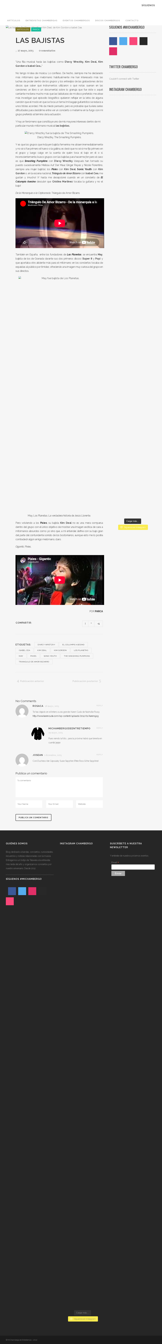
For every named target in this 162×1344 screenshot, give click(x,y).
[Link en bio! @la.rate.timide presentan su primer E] (149, 158)
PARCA (99, 611)
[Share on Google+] (43, 623)
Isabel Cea (24, 650)
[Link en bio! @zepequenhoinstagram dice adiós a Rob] (132, 257)
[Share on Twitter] (39, 623)
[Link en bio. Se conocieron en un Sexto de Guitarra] (116, 156)
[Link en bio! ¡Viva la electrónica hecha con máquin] (132, 442)
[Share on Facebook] (35, 623)
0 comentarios (47, 51)
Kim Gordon (60, 650)
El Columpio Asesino (73, 645)
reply (100, 705)
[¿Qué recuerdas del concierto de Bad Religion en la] (116, 244)
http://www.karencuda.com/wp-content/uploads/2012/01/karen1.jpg (65, 716)
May (21, 656)
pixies (33, 656)
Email (115, 862)
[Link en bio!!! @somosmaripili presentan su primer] (116, 431)
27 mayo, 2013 (25, 51)
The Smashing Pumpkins (77, 656)
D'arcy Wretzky (46, 645)
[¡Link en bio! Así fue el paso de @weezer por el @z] (149, 401)
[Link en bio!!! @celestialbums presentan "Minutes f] (132, 161)
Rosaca (38, 706)
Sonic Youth (50, 656)
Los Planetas (81, 650)
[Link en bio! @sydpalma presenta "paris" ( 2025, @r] (149, 294)
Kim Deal (42, 650)
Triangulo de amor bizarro (34, 662)
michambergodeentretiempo (69, 728)
